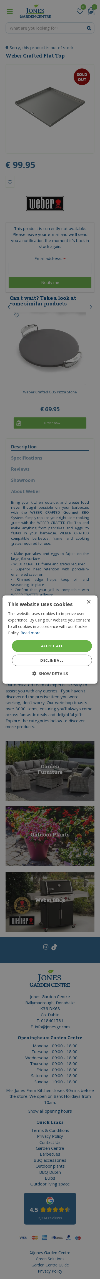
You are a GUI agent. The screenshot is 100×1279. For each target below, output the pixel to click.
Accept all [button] (52, 645)
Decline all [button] (51, 660)
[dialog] (50, 639)
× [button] (88, 602)
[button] (50, 673)
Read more (31, 632)
